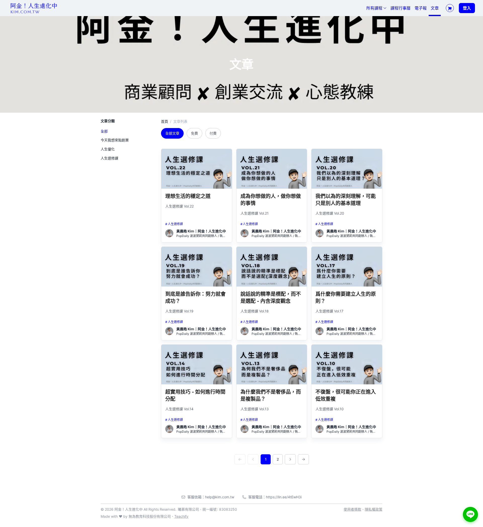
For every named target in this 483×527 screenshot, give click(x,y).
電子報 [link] (421, 8)
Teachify (181, 516)
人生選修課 (109, 158)
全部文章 (172, 133)
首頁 (164, 121)
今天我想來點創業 (115, 140)
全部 (104, 131)
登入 (467, 8)
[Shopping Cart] (450, 8)
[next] (290, 459)
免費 (194, 133)
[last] (303, 459)
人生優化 (108, 149)
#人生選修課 (174, 224)
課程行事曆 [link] (400, 8)
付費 (213, 133)
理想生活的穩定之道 (188, 196)
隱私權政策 (373, 509)
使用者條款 (352, 509)
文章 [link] (435, 8)
